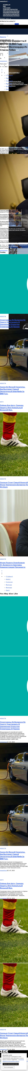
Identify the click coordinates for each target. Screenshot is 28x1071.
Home (4, 6)
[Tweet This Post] (15, 572)
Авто (7, 57)
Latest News (6, 8)
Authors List (6, 4)
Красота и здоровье (13, 72)
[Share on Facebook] (15, 570)
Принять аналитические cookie (11, 1064)
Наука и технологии (12, 65)
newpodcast (3, 61)
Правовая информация (11, 12)
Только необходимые (8, 1067)
